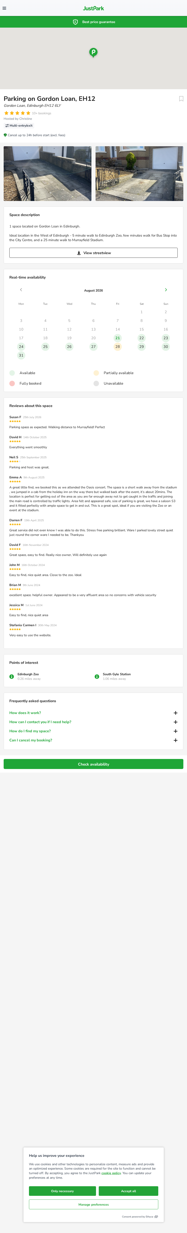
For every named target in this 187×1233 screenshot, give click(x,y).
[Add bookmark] (181, 98)
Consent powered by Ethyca (137, 1216)
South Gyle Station (117, 674)
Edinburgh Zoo (28, 674)
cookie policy (111, 1173)
